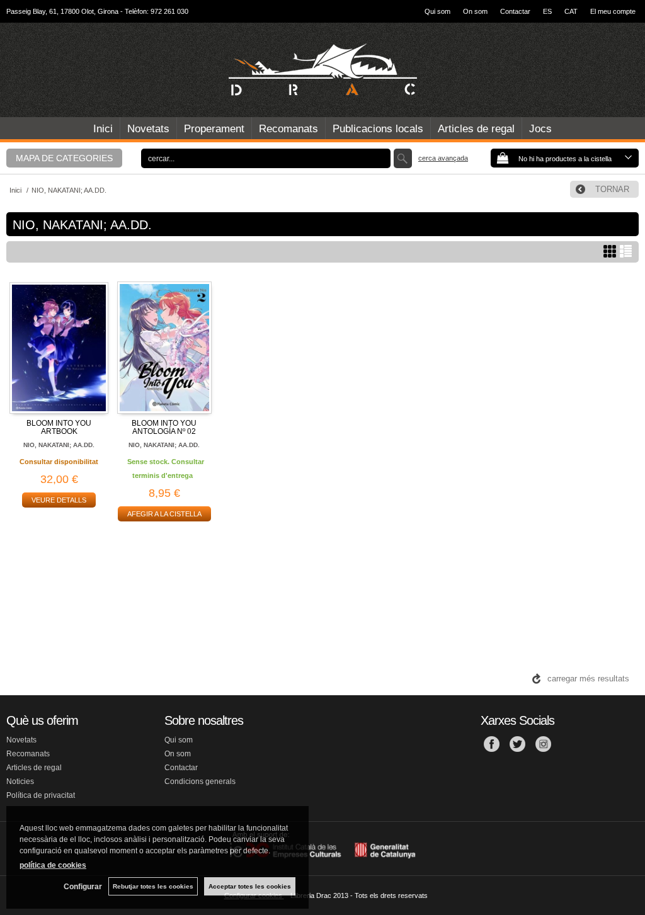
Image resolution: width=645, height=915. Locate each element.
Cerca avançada (443, 158)
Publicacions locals (378, 129)
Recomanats (288, 129)
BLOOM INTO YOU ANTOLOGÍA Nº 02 (164, 427)
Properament (214, 129)
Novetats (148, 129)
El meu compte (613, 11)
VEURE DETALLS (58, 500)
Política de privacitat (40, 795)
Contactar (515, 11)
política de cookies (53, 865)
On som (475, 11)
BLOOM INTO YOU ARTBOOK (58, 427)
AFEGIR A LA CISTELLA (164, 514)
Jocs (540, 129)
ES (547, 11)
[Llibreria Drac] (322, 70)
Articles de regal (476, 129)
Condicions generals (200, 781)
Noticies (20, 781)
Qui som (437, 11)
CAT (571, 11)
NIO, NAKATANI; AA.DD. (58, 444)
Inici (103, 129)
